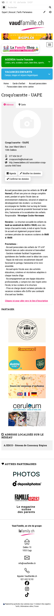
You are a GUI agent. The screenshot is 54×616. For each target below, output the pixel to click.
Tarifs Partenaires (24, 12)
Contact (38, 604)
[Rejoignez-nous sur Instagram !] (27, 589)
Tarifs (17, 606)
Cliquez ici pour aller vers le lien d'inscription (26, 301)
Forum (36, 606)
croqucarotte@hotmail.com (21, 159)
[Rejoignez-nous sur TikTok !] (27, 594)
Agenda (12, 173)
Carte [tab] (23, 104)
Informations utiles (26, 606)
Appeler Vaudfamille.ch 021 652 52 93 (27, 578)
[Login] (50, 12)
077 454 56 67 (15, 156)
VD (3, 2)
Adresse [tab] (10, 104)
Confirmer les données (19, 179)
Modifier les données (31, 173)
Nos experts (46, 604)
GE (7, 2)
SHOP (30, 2)
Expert (4, 12)
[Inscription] (44, 12)
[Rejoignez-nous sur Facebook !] (27, 583)
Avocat (12, 12)
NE (11, 2)
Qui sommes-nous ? (27, 604)
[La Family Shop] (20, 48)
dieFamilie (21, 2)
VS (14, 2)
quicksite (16, 604)
